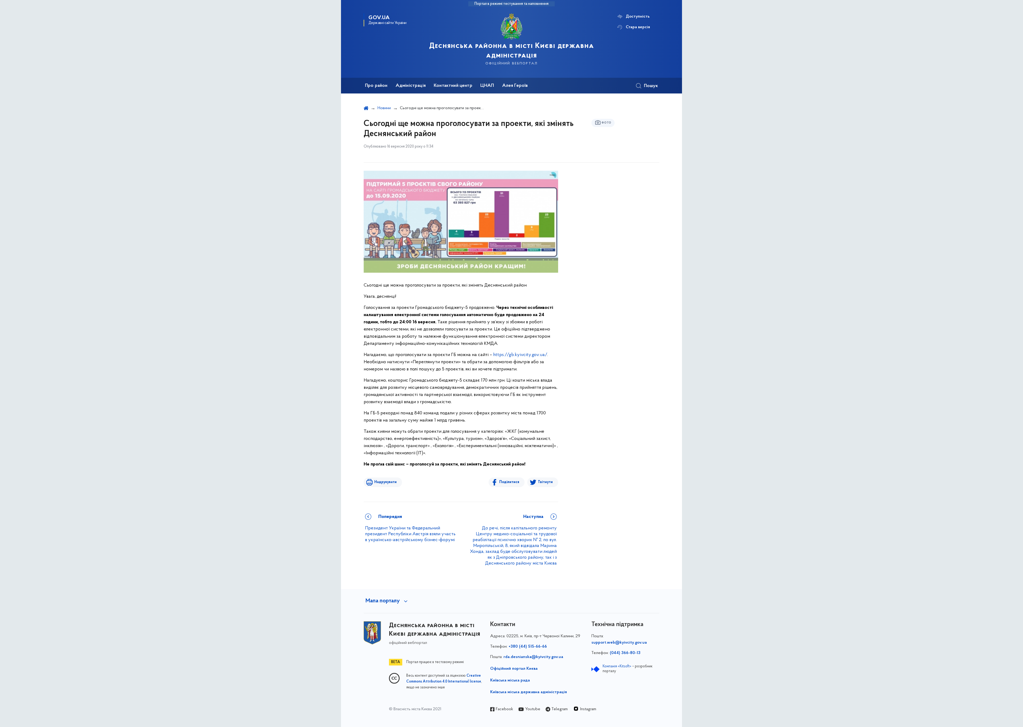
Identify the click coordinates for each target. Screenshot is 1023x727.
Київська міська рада (510, 680)
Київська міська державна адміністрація (528, 692)
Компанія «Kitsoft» (617, 666)
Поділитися (509, 482)
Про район (376, 85)
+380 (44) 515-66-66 (528, 646)
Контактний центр (453, 85)
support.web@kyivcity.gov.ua (619, 642)
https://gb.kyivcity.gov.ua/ (520, 355)
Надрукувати (385, 482)
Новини (384, 108)
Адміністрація (411, 85)
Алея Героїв (515, 85)
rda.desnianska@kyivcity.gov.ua (533, 657)
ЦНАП (487, 85)
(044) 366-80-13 (625, 653)
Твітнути (545, 482)
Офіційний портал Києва (514, 669)
